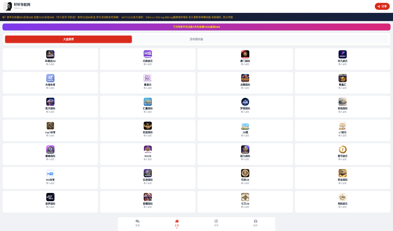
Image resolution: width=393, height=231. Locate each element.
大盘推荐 (68, 39)
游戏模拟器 (196, 39)
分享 (384, 6)
